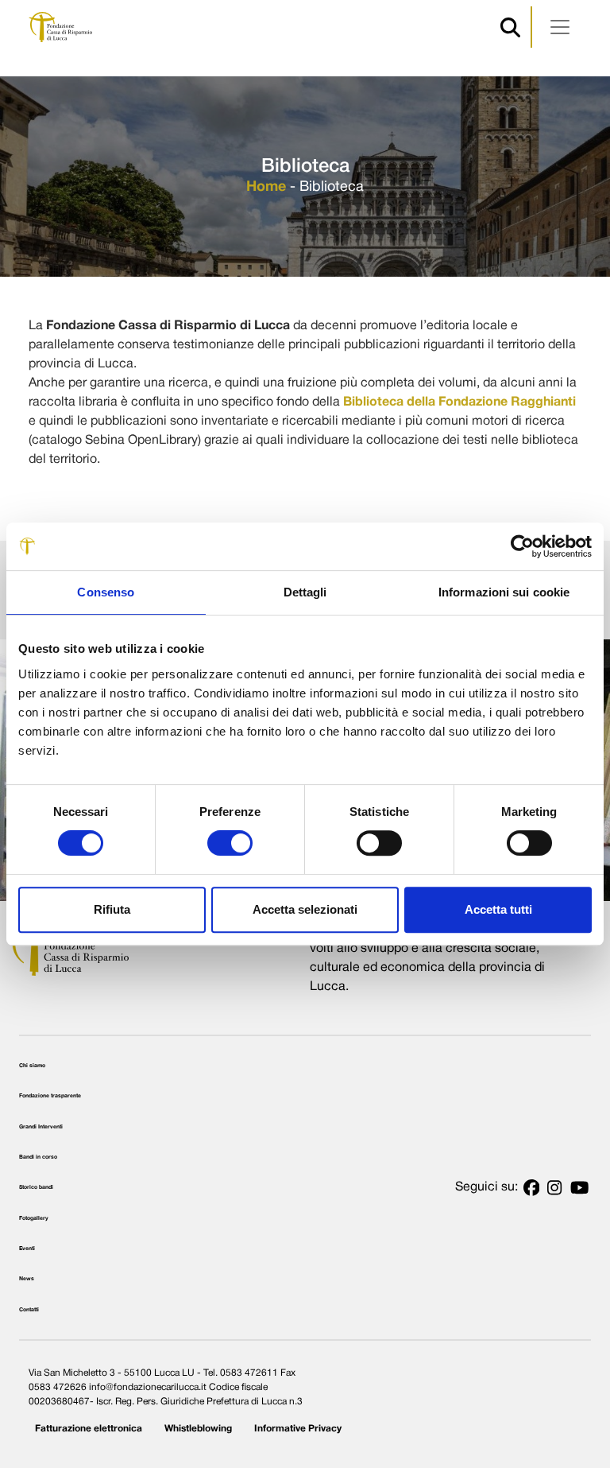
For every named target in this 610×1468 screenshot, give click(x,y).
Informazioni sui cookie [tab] (503, 592)
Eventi (27, 1248)
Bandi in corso (38, 1157)
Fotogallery (33, 1218)
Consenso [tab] (105, 592)
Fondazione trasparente (50, 1095)
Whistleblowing (198, 1428)
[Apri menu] (560, 27)
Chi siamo (32, 1065)
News (26, 1278)
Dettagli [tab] (305, 592)
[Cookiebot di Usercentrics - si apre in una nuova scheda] (522, 546)
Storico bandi (36, 1187)
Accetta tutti (498, 909)
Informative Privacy (298, 1428)
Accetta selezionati (305, 909)
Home (266, 187)
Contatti (29, 1309)
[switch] (230, 843)
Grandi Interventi (41, 1126)
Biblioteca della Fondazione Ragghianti (459, 402)
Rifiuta (112, 909)
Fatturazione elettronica (88, 1428)
